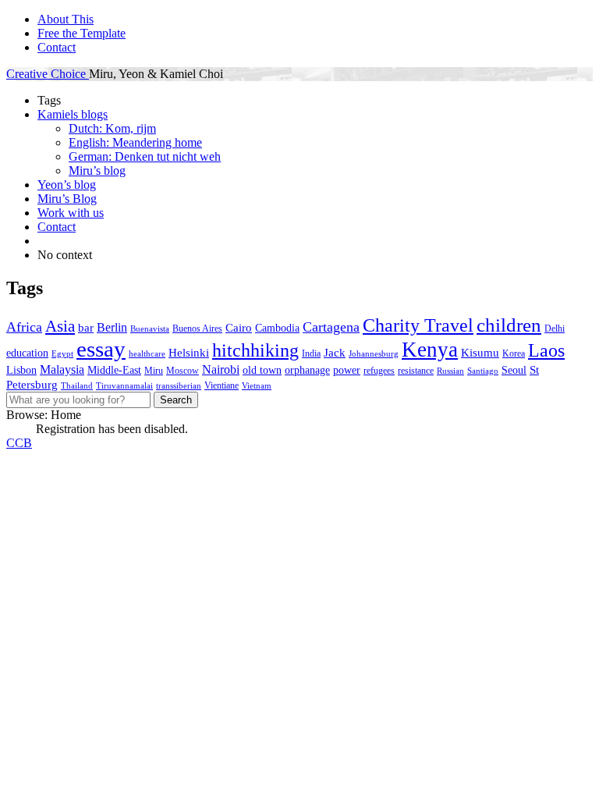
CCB (19, 442)
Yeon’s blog (66, 184)
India (311, 353)
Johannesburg (374, 354)
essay (101, 348)
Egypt (62, 354)
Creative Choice (47, 73)
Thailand (77, 386)
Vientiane (221, 385)
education (27, 353)
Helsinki (188, 352)
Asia (60, 326)
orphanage (307, 370)
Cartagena (331, 327)
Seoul (514, 370)
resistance (416, 370)
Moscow (182, 370)
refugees (379, 370)
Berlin (112, 327)
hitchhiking (255, 349)
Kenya (430, 349)
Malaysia (62, 369)
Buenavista (149, 329)
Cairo (238, 327)
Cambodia (277, 328)
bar (86, 327)
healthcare (147, 354)
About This (65, 19)
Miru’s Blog (67, 198)
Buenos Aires (197, 328)
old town (262, 370)
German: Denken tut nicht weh (145, 156)
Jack (335, 352)
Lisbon (21, 370)
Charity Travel (418, 325)
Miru (153, 370)
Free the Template (81, 33)
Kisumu (480, 352)
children (509, 325)
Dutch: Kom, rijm (112, 128)
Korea (513, 353)
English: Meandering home (135, 142)
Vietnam (256, 386)
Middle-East (114, 370)
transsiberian (178, 386)
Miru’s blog (97, 170)
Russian (450, 371)
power (346, 370)
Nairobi (220, 369)
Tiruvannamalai (124, 386)
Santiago (482, 371)
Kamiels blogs (72, 114)
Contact (56, 47)
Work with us (70, 212)
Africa (24, 327)
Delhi (554, 328)
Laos (546, 349)
